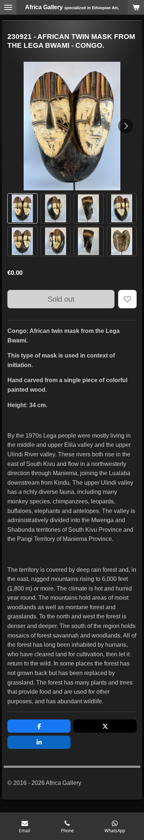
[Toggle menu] (8, 7)
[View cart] (136, 7)
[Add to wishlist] (127, 299)
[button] (22, 208)
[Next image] (125, 126)
